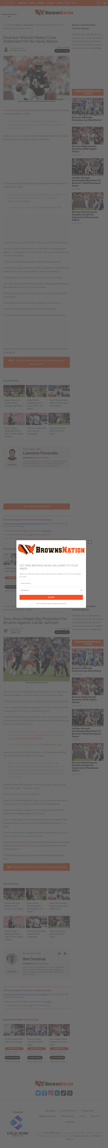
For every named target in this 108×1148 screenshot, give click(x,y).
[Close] (90, 542)
